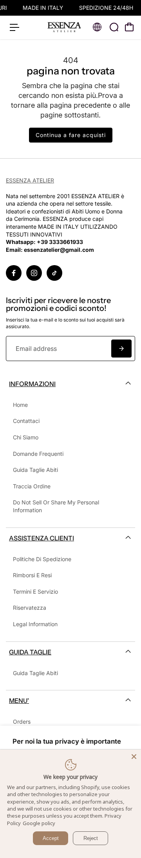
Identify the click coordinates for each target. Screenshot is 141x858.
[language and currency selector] (97, 27)
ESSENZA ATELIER (30, 180)
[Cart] (129, 27)
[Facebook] (14, 273)
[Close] (134, 756)
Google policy (39, 823)
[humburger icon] (14, 27)
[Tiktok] (54, 273)
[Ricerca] (114, 27)
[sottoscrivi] (121, 349)
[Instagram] (34, 273)
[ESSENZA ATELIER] (64, 27)
